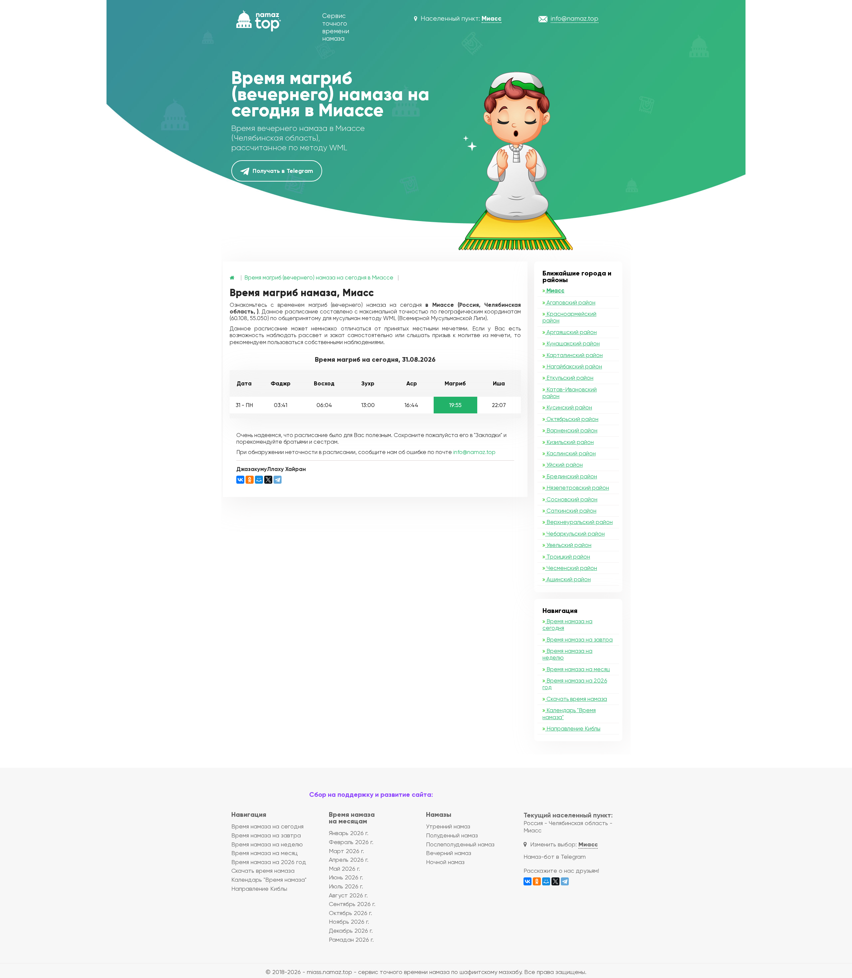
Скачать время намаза (576, 699)
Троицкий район (567, 556)
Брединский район (571, 476)
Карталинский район (574, 355)
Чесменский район (571, 568)
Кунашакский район (572, 343)
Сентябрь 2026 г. (352, 903)
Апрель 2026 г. (348, 859)
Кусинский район (568, 407)
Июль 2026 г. (346, 886)
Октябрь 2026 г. (350, 912)
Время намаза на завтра (579, 639)
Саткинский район (570, 510)
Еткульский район (569, 377)
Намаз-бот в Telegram (555, 856)
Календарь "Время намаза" (569, 713)
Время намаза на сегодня (567, 624)
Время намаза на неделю (567, 654)
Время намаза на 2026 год (574, 684)
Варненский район (571, 430)
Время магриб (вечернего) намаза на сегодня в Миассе (318, 277)
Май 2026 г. (344, 868)
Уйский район (564, 464)
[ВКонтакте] (240, 480)
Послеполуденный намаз (460, 844)
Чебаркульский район (575, 533)
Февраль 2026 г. (351, 841)
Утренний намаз (448, 826)
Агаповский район (570, 302)
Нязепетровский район (577, 487)
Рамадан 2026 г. (351, 939)
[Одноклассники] (250, 480)
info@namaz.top (474, 452)
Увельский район (568, 545)
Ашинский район (568, 579)
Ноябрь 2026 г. (349, 921)
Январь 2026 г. (348, 832)
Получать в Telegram (282, 171)
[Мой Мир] (259, 480)
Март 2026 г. (346, 850)
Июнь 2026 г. (346, 877)
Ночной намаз (445, 861)
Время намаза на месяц (577, 669)
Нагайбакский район (573, 366)
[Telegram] (278, 480)
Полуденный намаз (452, 835)
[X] (268, 480)
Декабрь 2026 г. (351, 930)
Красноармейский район (569, 317)
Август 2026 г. (348, 895)
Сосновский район (571, 499)
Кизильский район (569, 442)
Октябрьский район (571, 419)
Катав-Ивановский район (569, 392)
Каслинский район (570, 453)
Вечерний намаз (448, 852)
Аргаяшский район (571, 332)
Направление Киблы (572, 728)
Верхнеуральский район (579, 522)
